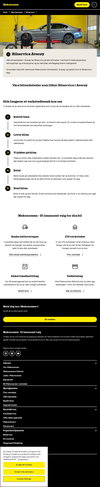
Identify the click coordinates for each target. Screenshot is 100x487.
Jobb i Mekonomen (12, 375)
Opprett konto (10, 405)
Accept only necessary (24, 472)
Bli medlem (50, 319)
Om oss (7, 363)
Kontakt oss (9, 409)
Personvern (8, 426)
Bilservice (7, 434)
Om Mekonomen (11, 367)
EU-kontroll (8, 439)
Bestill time (82, 4)
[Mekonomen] (11, 5)
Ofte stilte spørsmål (12, 418)
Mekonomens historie (13, 371)
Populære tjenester (13, 431)
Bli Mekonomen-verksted (15, 384)
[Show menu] (94, 4)
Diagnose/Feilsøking (13, 443)
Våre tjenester (10, 396)
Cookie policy (23, 459)
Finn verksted (9, 392)
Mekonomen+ (9, 422)
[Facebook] (5, 353)
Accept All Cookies (24, 465)
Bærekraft (8, 379)
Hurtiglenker (10, 388)
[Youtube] (18, 353)
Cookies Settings (24, 479)
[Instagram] (12, 353)
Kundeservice (9, 413)
